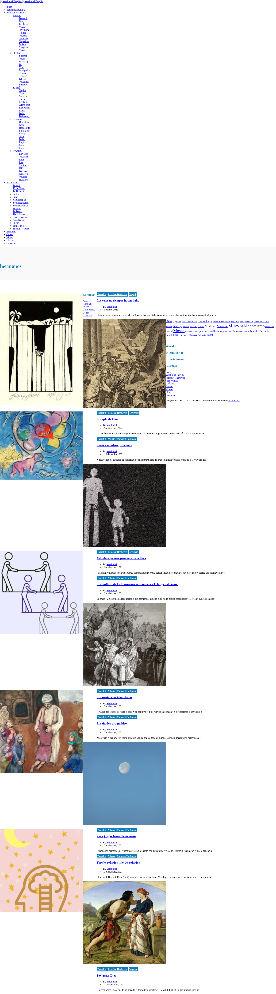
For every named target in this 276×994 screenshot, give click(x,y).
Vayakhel (24, 81)
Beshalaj (23, 61)
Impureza (235, 321)
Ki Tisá (23, 78)
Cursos (9, 234)
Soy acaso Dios (106, 975)
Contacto (10, 243)
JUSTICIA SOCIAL (261, 322)
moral (169, 331)
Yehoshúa (202, 335)
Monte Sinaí (269, 327)
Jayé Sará (24, 29)
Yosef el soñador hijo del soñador (118, 862)
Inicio (9, 6)
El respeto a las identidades (114, 697)
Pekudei (23, 84)
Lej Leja (23, 24)
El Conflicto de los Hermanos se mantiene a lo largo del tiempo (137, 584)
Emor (22, 110)
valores (183, 335)
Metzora (23, 102)
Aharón (86, 307)
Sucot (16, 222)
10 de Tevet (19, 188)
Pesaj (15, 197)
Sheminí (23, 96)
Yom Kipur (18, 220)
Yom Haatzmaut (21, 205)
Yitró (21, 67)
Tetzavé (23, 76)
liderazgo (177, 326)
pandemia (188, 331)
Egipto (177, 321)
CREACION (87, 316)
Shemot (16, 53)
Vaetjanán (24, 156)
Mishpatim (24, 70)
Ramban (209, 331)
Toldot (22, 32)
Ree (21, 162)
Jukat (21, 136)
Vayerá (22, 27)
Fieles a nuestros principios (114, 445)
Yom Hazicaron (21, 202)
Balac (22, 139)
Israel (242, 322)
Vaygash (23, 47)
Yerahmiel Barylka (15, 9)
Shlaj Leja (24, 130)
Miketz (22, 44)
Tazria (22, 99)
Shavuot (17, 208)
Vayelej (23, 176)
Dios (169, 321)
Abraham (87, 303)
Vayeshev (24, 41)
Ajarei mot (24, 104)
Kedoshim (24, 107)
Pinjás (22, 142)
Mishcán (210, 326)
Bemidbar (18, 119)
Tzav (21, 93)
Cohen (86, 312)
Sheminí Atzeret (21, 228)
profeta (195, 331)
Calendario (89, 309)
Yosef (209, 335)
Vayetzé (23, 35)
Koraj (22, 133)
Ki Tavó (23, 171)
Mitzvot (235, 325)
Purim (16, 194)
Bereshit (17, 15)
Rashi (216, 331)
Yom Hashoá (19, 199)
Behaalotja (24, 127)
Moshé (179, 330)
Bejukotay (24, 116)
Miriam (201, 326)
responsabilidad (226, 331)
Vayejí (22, 50)
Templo (254, 331)
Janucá (16, 185)
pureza (202, 331)
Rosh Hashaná (20, 217)
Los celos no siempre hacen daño (118, 300)
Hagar (209, 321)
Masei (22, 148)
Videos (9, 237)
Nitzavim (23, 174)
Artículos (11, 231)
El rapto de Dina (108, 419)
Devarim (17, 150)
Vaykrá (16, 87)
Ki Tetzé (23, 168)
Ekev (21, 159)
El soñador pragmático (112, 723)
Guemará (202, 321)
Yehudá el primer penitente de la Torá (121, 558)
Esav (195, 322)
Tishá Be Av (19, 214)
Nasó (21, 125)
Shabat (246, 331)
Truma (22, 73)
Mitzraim (222, 326)
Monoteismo (254, 326)
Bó (20, 64)
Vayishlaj (23, 38)
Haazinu (23, 179)
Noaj (21, 21)
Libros (9, 240)
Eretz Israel (187, 321)
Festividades (12, 182)
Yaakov (192, 335)
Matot (22, 145)
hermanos (218, 321)
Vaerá (22, 58)
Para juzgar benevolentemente (116, 836)
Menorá (193, 326)
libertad (169, 326)
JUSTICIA (249, 322)
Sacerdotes (238, 331)
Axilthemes (234, 400)
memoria (186, 327)
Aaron (85, 301)
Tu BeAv (17, 211)
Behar (22, 113)
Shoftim (23, 165)
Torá (176, 335)
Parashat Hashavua (16, 12)
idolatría (227, 322)
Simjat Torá (18, 225)
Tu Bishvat (18, 191)
